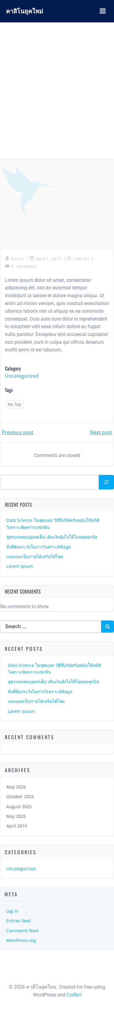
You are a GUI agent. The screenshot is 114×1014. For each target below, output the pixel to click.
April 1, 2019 (48, 259)
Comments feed (22, 930)
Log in (12, 911)
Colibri (74, 994)
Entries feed (18, 920)
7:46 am (81, 259)
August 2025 (19, 806)
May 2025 (16, 816)
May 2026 (16, 787)
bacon (17, 259)
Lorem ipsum (19, 566)
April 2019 (16, 826)
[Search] (106, 482)
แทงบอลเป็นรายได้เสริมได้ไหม (34, 556)
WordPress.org (21, 940)
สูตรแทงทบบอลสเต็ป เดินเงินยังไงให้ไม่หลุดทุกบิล (52, 537)
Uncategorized (22, 376)
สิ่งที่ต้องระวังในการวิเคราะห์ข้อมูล (38, 547)
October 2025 (20, 796)
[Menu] (103, 11)
